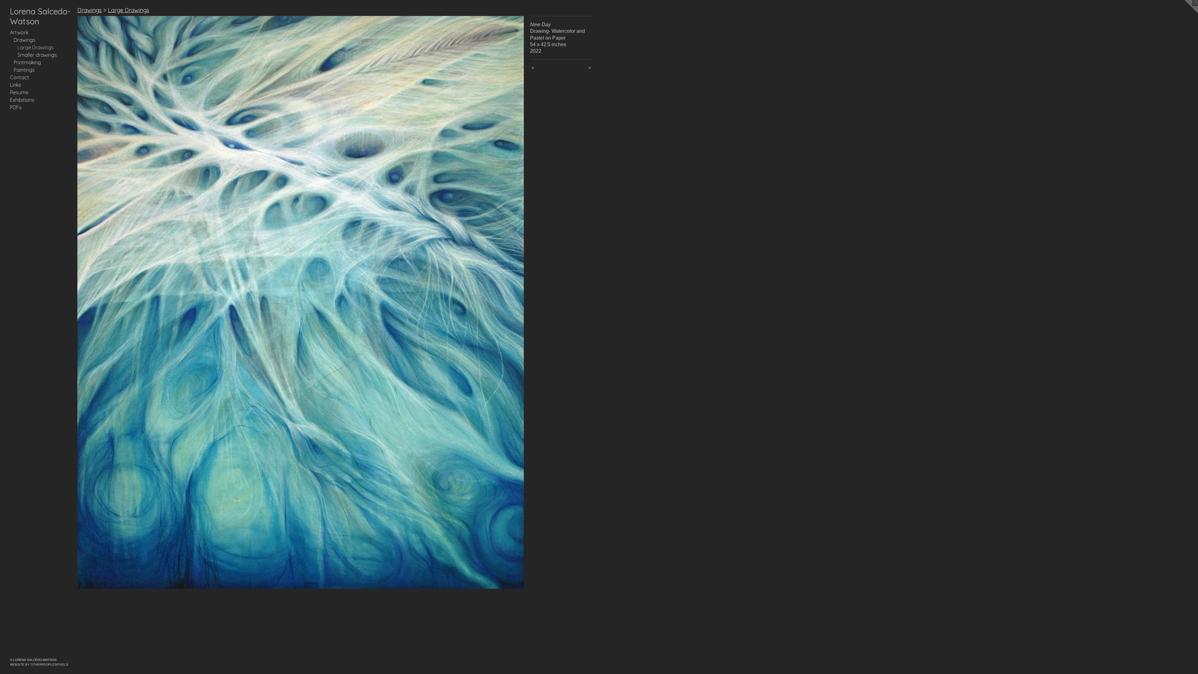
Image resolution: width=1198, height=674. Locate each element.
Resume (19, 92)
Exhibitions (22, 100)
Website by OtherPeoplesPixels (39, 664)
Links (15, 85)
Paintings (24, 70)
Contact (19, 77)
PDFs (16, 107)
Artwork (19, 32)
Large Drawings (35, 47)
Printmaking (27, 62)
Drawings (24, 40)
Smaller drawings (37, 55)
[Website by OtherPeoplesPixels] (1185, 12)
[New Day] (300, 302)
